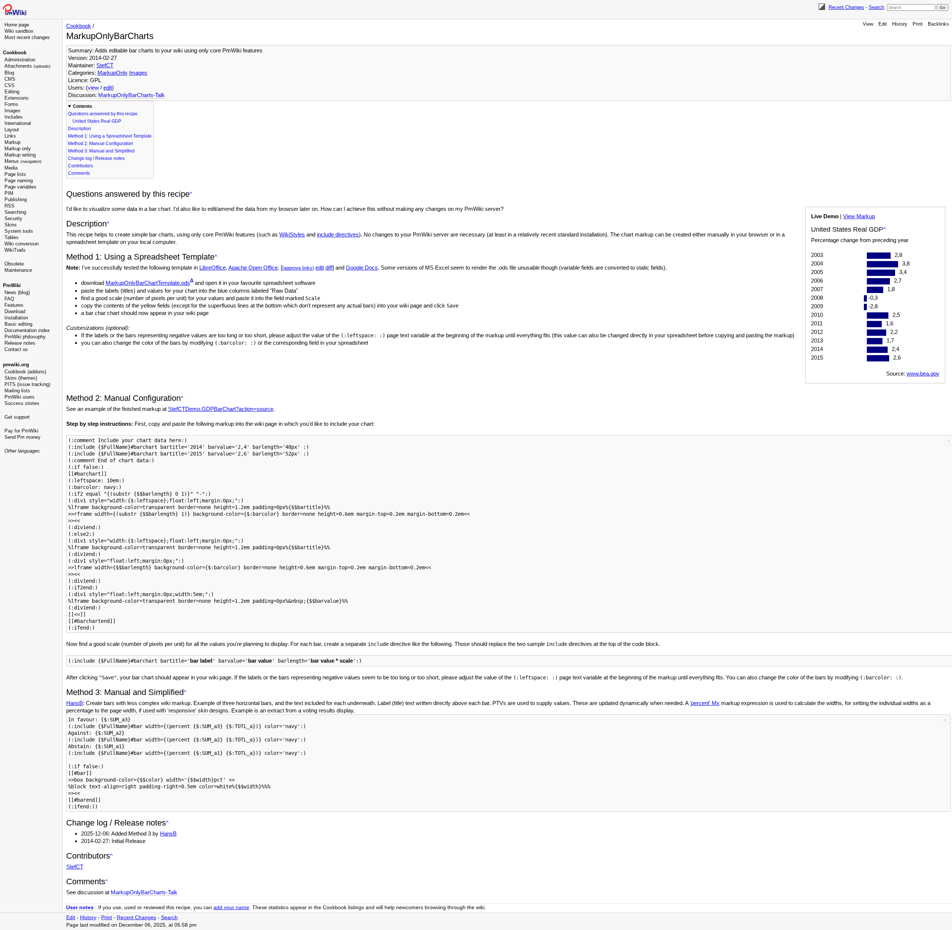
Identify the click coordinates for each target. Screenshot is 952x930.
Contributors (80, 165)
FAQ (9, 299)
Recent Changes (846, 7)
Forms (11, 104)
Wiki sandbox (18, 31)
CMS (9, 79)
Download (14, 311)
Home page (16, 25)
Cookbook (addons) (25, 371)
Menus (23, 161)
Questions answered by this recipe (103, 113)
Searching (15, 212)
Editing (11, 91)
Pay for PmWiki (21, 431)
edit (107, 87)
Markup (12, 142)
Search (876, 7)
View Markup (859, 216)
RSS (9, 206)
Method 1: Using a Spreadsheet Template (110, 136)
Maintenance (18, 270)
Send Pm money (22, 437)
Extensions (16, 98)
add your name (231, 907)
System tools (18, 231)
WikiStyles (292, 234)
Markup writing (20, 155)
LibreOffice (212, 267)
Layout (11, 129)
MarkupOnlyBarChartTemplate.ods (148, 283)
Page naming (18, 180)
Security (13, 218)
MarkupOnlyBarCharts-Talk (131, 95)
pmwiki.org (16, 364)
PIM (8, 193)
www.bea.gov (923, 373)
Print (918, 24)
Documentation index (27, 330)
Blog (9, 72)
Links (10, 136)
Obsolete (14, 264)
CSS (9, 85)
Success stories (21, 403)
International (17, 123)
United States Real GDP (97, 121)
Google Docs (362, 267)
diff (328, 267)
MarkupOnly (112, 73)
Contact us (16, 349)
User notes (80, 907)
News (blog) (17, 292)
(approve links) (298, 268)
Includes (13, 117)
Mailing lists (17, 390)
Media (10, 168)
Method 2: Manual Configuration (100, 143)
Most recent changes (27, 37)
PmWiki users (19, 397)
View (868, 24)
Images (12, 110)
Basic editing (18, 324)
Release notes (19, 343)
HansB (74, 703)
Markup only (17, 148)
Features (13, 305)
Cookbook (14, 52)
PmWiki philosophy (25, 337)
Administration (19, 59)
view (93, 87)
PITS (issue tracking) (27, 384)
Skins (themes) (20, 378)
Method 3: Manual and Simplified (101, 151)
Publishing (15, 199)
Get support (17, 417)
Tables (11, 237)
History (899, 24)
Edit (882, 24)
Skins (10, 225)
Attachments (27, 66)
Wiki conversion (21, 244)
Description (79, 128)
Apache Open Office (253, 267)
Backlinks (938, 24)
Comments (79, 173)
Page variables (20, 187)
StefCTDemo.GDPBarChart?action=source (220, 409)
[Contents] (191, 194)
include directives (338, 234)
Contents (82, 106)
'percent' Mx (705, 703)
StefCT (104, 65)
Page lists (15, 174)
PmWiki (12, 285)
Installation (16, 318)
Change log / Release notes (96, 158)
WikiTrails (15, 250)
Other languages (22, 451)
